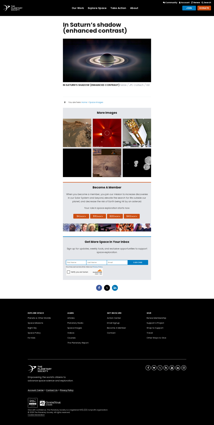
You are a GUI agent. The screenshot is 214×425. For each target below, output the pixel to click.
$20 (115, 216)
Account (185, 2)
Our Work (78, 8)
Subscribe (137, 262)
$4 (81, 216)
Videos (70, 332)
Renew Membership (156, 318)
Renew (196, 2)
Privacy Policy (98, 267)
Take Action (118, 8)
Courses (71, 337)
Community (171, 2)
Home (84, 102)
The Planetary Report (78, 342)
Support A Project (155, 323)
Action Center (114, 318)
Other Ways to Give (156, 337)
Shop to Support (155, 327)
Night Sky (32, 327)
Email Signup (113, 323)
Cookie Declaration (36, 415)
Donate (204, 8)
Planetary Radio (75, 323)
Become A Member (116, 327)
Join (189, 8)
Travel (150, 332)
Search (207, 2)
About (134, 8)
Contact (111, 332)
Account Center (36, 390)
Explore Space (97, 8)
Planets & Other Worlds (39, 318)
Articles (71, 318)
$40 (131, 216)
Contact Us (52, 390)
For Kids (31, 337)
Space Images (96, 102)
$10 (98, 216)
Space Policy (34, 332)
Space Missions (35, 323)
